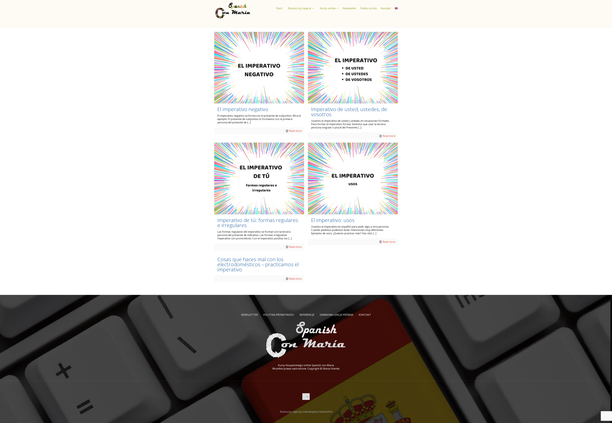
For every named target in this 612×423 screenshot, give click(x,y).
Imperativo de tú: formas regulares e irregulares (257, 223)
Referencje (307, 315)
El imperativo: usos (332, 220)
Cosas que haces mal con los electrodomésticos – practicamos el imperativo (258, 264)
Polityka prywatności (278, 315)
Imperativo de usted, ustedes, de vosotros (349, 112)
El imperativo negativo (242, 109)
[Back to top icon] (306, 396)
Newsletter (249, 315)
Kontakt (365, 315)
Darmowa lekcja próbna (336, 315)
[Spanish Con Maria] (233, 10)
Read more (295, 131)
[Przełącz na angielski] (396, 5)
